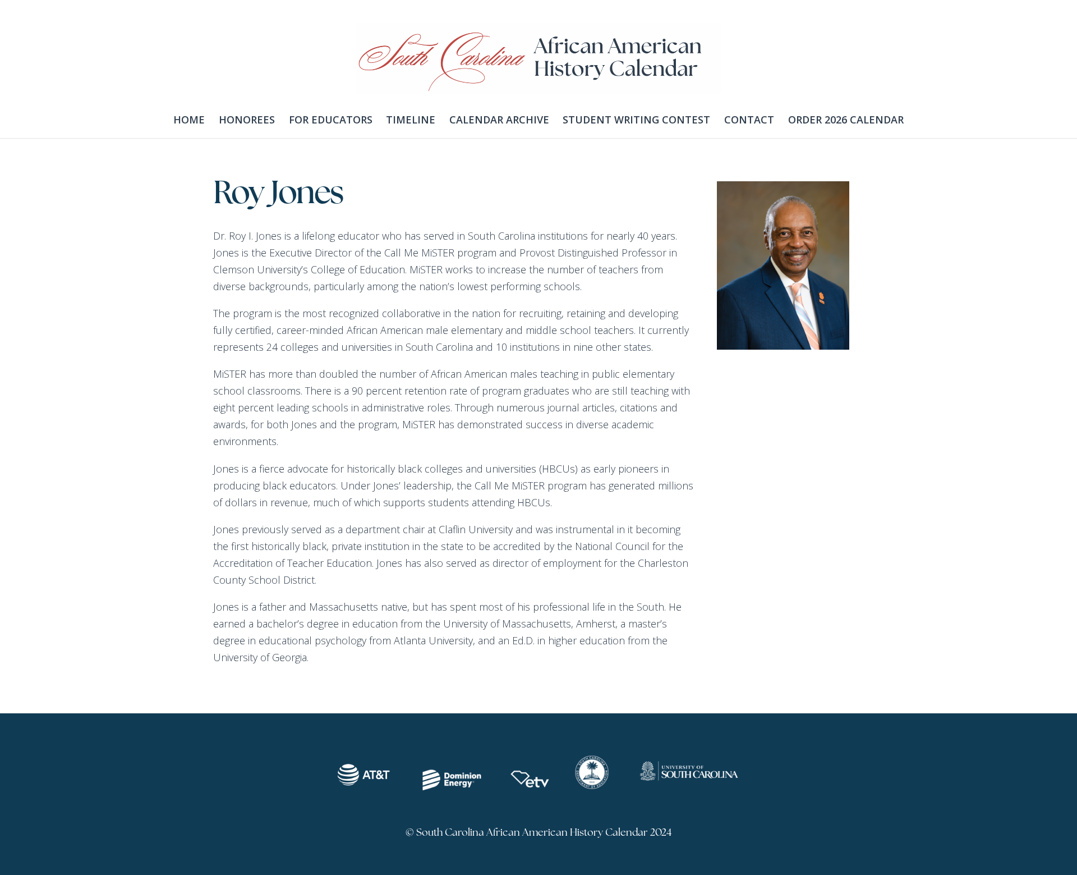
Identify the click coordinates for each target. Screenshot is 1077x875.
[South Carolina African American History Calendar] (538, 85)
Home (189, 119)
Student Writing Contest (636, 119)
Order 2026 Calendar (846, 119)
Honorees (247, 119)
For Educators (330, 119)
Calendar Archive (499, 119)
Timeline (410, 119)
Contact (749, 119)
